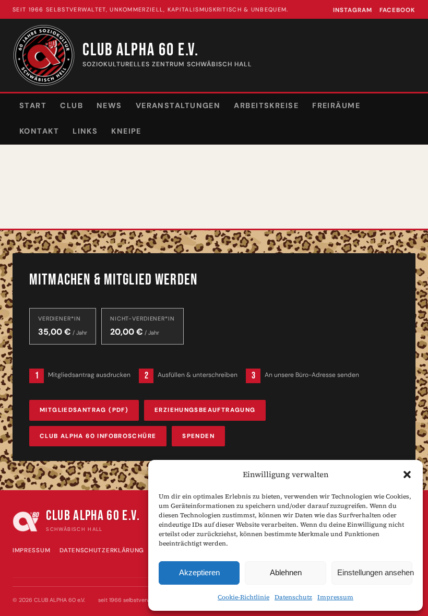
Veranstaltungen (178, 105)
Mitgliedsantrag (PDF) (84, 410)
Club (71, 105)
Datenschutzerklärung (102, 550)
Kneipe (126, 131)
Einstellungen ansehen (374, 572)
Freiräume (336, 105)
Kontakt (39, 131)
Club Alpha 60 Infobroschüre (98, 436)
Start (32, 105)
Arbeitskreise (266, 105)
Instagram (352, 10)
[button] (407, 474)
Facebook (397, 10)
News (109, 105)
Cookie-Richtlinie (243, 597)
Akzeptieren (199, 572)
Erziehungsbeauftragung (204, 410)
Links (85, 131)
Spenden (198, 436)
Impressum (335, 597)
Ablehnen (286, 572)
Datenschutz (293, 597)
